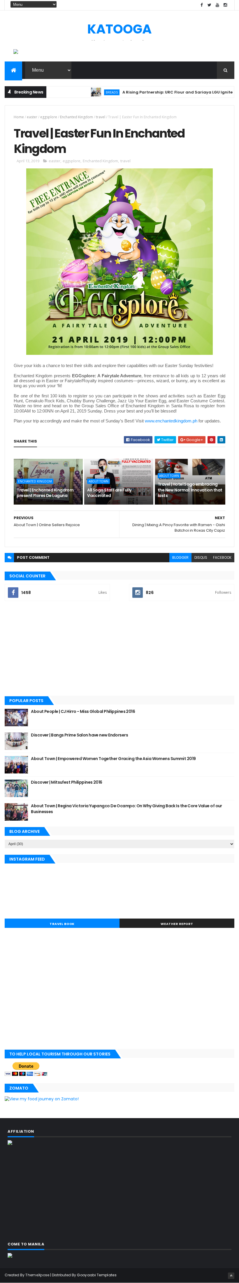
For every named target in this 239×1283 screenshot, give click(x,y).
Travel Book (62, 923)
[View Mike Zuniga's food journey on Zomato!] (42, 1099)
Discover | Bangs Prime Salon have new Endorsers (79, 735)
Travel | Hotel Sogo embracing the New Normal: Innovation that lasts (190, 489)
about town (98, 481)
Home (19, 116)
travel (100, 116)
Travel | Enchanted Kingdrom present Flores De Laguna (45, 493)
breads (92, 92)
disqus (200, 557)
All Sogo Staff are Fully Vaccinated (109, 493)
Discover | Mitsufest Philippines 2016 (66, 782)
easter (32, 116)
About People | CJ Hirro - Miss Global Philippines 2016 (83, 711)
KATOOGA (119, 29)
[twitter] (209, 5)
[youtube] (217, 5)
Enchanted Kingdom (76, 116)
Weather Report (177, 923)
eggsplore (48, 116)
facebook (222, 557)
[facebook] (201, 5)
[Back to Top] (231, 1276)
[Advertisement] (119, 649)
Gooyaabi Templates (96, 1275)
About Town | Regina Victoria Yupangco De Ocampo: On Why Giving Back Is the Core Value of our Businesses (126, 809)
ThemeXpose (37, 1275)
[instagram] (225, 5)
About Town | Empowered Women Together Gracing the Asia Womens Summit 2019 (113, 759)
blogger (180, 557)
